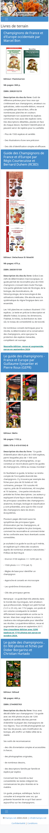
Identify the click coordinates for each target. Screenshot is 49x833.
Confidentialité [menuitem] (18, 823)
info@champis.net (37, 817)
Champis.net (10, 817)
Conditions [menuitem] (32, 823)
